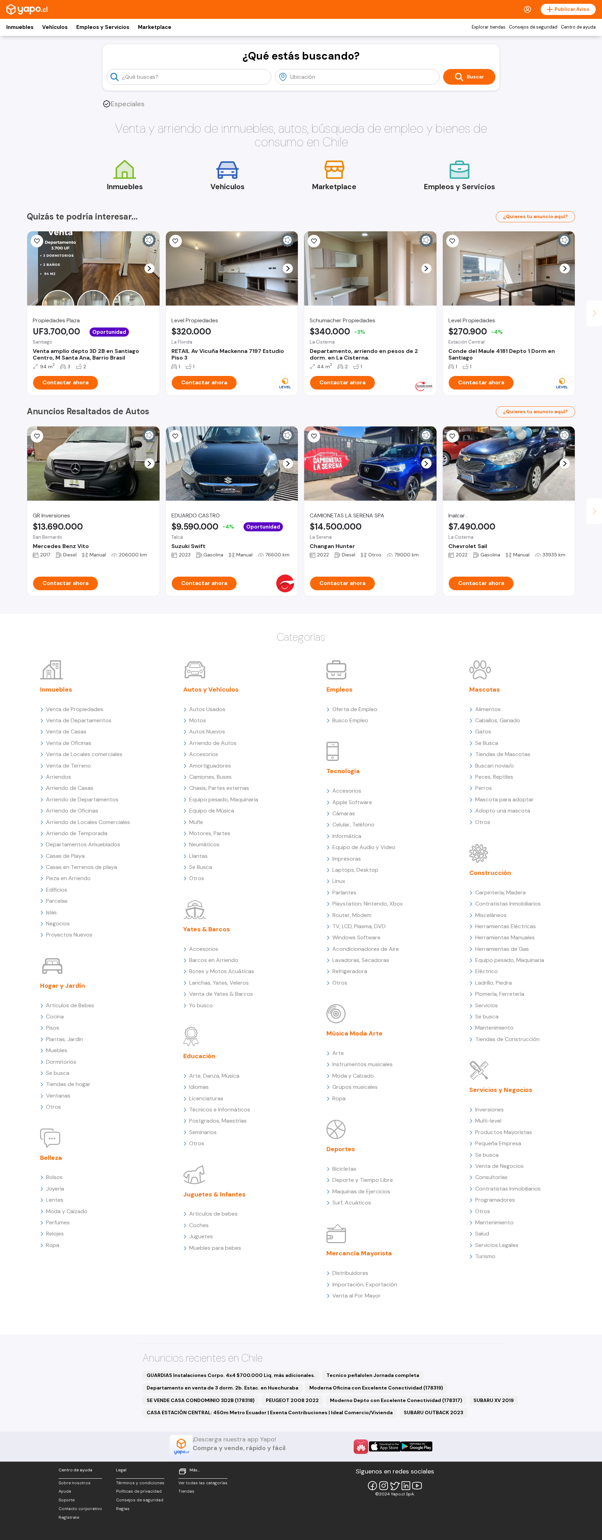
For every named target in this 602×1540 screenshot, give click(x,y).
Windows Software (356, 937)
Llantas (198, 856)
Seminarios (203, 1132)
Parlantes (344, 892)
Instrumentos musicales (362, 1064)
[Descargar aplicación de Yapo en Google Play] (416, 1446)
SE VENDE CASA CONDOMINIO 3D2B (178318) (201, 1400)
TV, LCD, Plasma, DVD (359, 926)
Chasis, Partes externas (219, 788)
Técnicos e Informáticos (219, 1109)
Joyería (55, 1188)
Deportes (340, 1149)
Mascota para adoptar (504, 799)
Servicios (486, 1005)
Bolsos (54, 1177)
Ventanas (58, 1095)
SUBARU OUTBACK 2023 (433, 1412)
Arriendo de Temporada (76, 833)
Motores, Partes (209, 833)
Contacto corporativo (80, 1508)
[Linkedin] (405, 1485)
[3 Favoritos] (314, 436)
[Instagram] (383, 1485)
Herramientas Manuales (505, 937)
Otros (53, 1106)
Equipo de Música (211, 810)
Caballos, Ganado (497, 720)
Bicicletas (344, 1168)
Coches (199, 1225)
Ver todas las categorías (202, 1483)
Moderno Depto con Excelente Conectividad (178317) (396, 1400)
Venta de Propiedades (74, 709)
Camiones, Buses (210, 776)
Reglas (123, 1508)
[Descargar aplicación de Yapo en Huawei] (361, 1447)
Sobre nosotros (75, 1483)
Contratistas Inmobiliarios (508, 903)
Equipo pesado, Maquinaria (223, 799)
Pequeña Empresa (498, 1143)
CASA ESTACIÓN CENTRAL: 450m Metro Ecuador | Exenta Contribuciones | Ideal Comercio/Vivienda (270, 1412)
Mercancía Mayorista (359, 1253)
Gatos (483, 731)
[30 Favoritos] (452, 241)
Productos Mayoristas (503, 1132)
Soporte (67, 1500)
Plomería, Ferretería (499, 994)
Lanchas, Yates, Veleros (219, 982)
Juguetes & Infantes (214, 1194)
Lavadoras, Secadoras (360, 960)
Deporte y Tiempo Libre (362, 1180)
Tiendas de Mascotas (502, 754)
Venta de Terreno (68, 765)
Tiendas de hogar (68, 1084)
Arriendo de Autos (213, 743)
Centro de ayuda (578, 27)
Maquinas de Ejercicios (361, 1191)
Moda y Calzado (66, 1211)
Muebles (56, 1050)
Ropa (52, 1245)
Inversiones (489, 1109)
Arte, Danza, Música (214, 1075)
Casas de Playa (65, 856)
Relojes (55, 1233)
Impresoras (346, 858)
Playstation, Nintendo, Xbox (367, 903)
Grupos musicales (355, 1087)
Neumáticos (204, 844)
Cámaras (343, 813)
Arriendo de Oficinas (72, 810)
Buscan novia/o (494, 765)
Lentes (54, 1199)
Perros (483, 788)
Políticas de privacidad (139, 1491)
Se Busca (200, 867)
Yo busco (201, 1005)
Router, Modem (351, 915)
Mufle (196, 822)
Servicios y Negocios (500, 1090)
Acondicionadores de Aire (365, 949)
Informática (346, 836)
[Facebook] (372, 1485)
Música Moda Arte (354, 1033)
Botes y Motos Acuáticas (221, 971)
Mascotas (484, 689)
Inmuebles (19, 27)
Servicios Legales (496, 1245)
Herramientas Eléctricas (505, 926)
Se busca (57, 1073)
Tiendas (186, 1491)
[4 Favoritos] (314, 241)
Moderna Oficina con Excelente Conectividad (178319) (376, 1388)
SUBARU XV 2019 (493, 1400)
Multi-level (488, 1120)
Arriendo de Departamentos (82, 799)
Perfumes (58, 1222)
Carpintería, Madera (500, 892)
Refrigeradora (349, 971)
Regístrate (69, 1517)
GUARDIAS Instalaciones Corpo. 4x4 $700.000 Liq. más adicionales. (231, 1375)
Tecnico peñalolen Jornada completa (372, 1375)
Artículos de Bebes (70, 1005)
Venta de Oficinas (68, 743)
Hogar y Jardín (62, 985)
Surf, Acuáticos (351, 1202)
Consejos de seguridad (533, 27)
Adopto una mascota (502, 810)
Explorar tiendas (488, 27)
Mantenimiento (494, 1027)
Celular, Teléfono (353, 824)
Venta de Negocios (499, 1166)
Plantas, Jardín (64, 1039)
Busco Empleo (350, 720)
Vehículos (55, 27)
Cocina (55, 1016)
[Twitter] (394, 1485)
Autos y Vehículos (211, 689)
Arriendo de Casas (69, 788)
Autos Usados (207, 709)
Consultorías (491, 1177)
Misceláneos (491, 915)
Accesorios (203, 754)
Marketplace (154, 27)
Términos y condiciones (140, 1483)
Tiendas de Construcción (507, 1039)
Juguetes (201, 1236)
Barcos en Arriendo (213, 960)
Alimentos (488, 709)
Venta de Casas (66, 731)
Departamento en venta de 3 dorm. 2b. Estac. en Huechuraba (222, 1388)
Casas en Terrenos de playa (81, 867)
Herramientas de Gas (502, 949)
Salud (482, 1233)
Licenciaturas (206, 1098)
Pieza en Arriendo (68, 878)
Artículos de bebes (213, 1213)
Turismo (485, 1256)
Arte (338, 1053)
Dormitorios (61, 1061)
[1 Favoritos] (37, 241)
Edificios (56, 889)
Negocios (58, 923)
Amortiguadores (210, 765)
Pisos (52, 1027)
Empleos (339, 689)
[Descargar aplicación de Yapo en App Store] (385, 1446)
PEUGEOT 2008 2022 (292, 1400)
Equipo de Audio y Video (363, 847)
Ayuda (65, 1491)
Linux (338, 881)
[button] (149, 268)
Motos (197, 720)
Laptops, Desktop (355, 869)
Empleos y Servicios (102, 27)
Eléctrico (486, 971)
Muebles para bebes (215, 1248)
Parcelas (57, 900)
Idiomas (199, 1087)
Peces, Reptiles (494, 776)
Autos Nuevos (207, 731)
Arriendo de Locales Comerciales (88, 822)
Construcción (490, 873)
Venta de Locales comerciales (84, 754)
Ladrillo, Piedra (493, 982)
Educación (199, 1056)
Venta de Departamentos (78, 720)
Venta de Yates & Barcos (221, 994)
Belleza (51, 1158)
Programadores (495, 1199)
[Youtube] (417, 1485)
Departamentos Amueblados (83, 844)
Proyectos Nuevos (69, 934)
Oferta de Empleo (354, 709)
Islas (51, 912)
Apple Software (352, 802)
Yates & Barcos (206, 929)
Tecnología (343, 771)
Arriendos (58, 776)
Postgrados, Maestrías (218, 1120)
